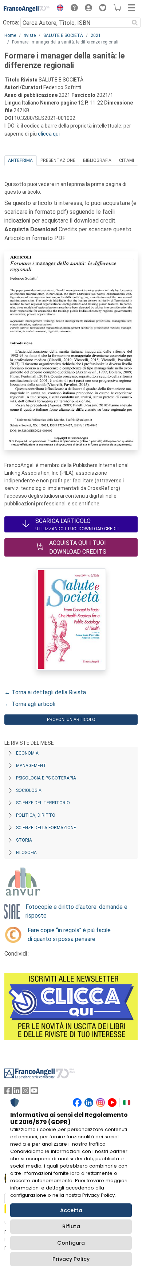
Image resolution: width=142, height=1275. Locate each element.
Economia (27, 753)
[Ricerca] (135, 23)
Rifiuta (71, 1226)
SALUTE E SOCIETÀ (63, 35)
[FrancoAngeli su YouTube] (34, 1092)
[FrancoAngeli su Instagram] (25, 1092)
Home (10, 35)
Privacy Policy (71, 1259)
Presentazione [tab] (57, 160)
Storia (24, 840)
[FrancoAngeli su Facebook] (8, 1092)
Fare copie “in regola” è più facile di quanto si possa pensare (69, 934)
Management (31, 765)
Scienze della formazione (46, 827)
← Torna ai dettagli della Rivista (45, 692)
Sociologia (29, 790)
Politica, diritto (35, 815)
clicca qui (49, 134)
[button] (58, 9)
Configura (71, 1242)
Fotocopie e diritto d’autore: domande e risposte (76, 911)
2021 (96, 35)
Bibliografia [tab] (97, 160)
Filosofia (26, 852)
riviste (30, 35)
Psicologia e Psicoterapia (46, 778)
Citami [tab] (126, 160)
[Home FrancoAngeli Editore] (27, 9)
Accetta (71, 1210)
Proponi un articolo (71, 719)
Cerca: (11, 22)
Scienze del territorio (43, 802)
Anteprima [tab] (20, 160)
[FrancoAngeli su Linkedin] (16, 1092)
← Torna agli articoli (29, 704)
